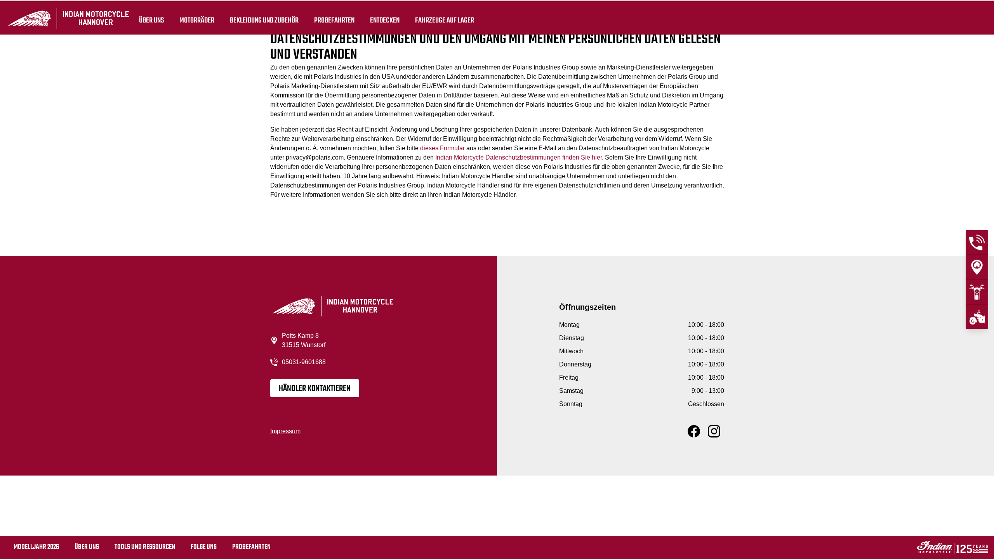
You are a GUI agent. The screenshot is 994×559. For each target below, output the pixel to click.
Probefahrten (334, 20)
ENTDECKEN (385, 20)
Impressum (285, 431)
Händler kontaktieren (315, 388)
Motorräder (196, 20)
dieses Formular (442, 148)
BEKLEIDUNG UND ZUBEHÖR (264, 20)
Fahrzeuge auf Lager (444, 20)
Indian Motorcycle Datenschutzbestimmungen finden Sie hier (518, 157)
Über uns (151, 20)
